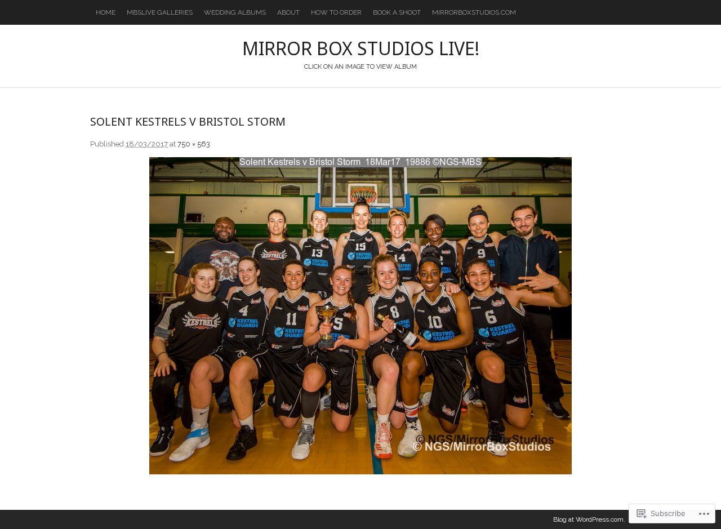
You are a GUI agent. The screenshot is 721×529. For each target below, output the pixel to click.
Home (105, 12)
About (288, 12)
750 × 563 (193, 144)
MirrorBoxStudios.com (474, 12)
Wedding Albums (235, 12)
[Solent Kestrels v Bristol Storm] (360, 315)
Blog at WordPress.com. (589, 519)
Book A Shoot (397, 12)
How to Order (336, 12)
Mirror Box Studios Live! (360, 48)
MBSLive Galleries (160, 12)
